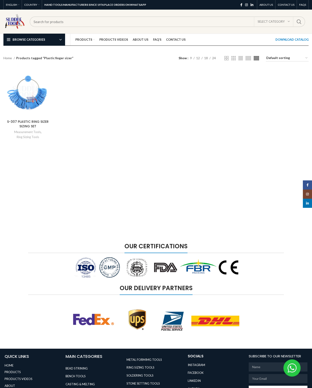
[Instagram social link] (246, 5)
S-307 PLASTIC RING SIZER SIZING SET (28, 123)
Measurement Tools (27, 132)
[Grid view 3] (233, 58)
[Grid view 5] (248, 58)
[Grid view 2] (226, 58)
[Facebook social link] (241, 5)
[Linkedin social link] (252, 5)
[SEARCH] (299, 21)
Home (8, 58)
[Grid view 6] (256, 58)
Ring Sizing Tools (28, 137)
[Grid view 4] (240, 58)
